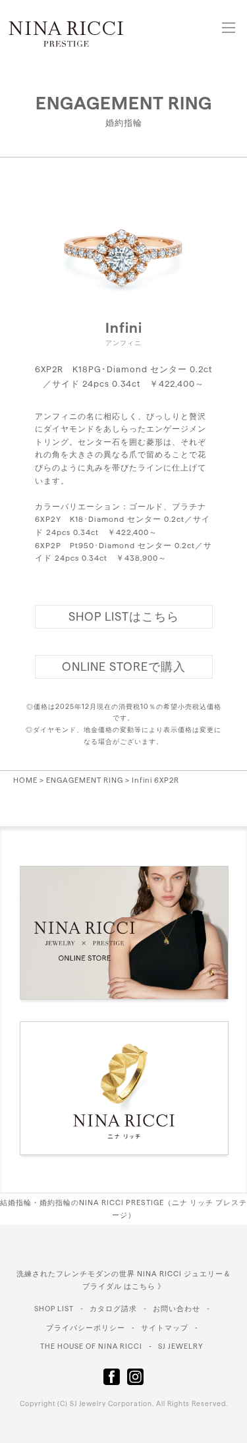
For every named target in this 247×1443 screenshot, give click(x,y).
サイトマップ (164, 1328)
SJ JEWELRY (181, 1346)
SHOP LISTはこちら (124, 616)
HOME (25, 780)
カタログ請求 (113, 1309)
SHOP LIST (54, 1309)
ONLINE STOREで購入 (124, 666)
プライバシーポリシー (85, 1328)
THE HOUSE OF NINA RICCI (91, 1346)
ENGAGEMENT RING (124, 103)
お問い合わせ (176, 1309)
